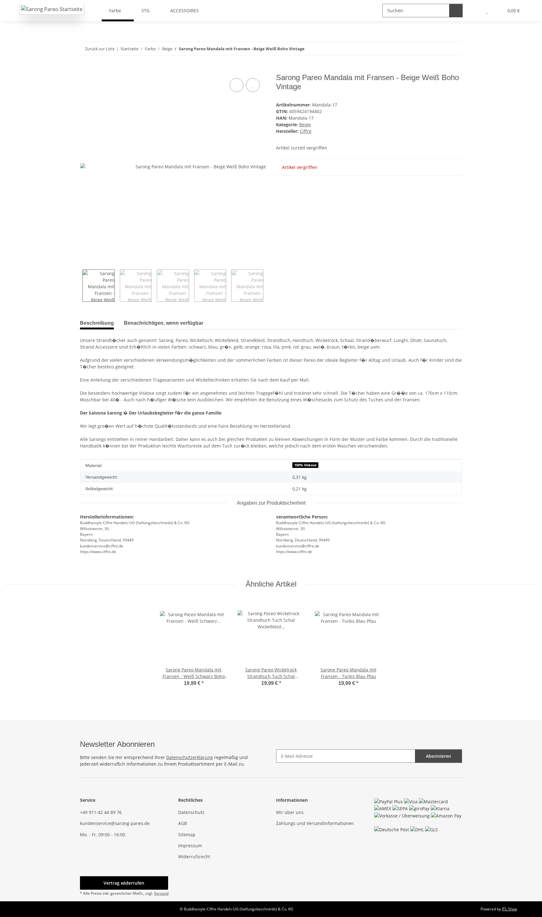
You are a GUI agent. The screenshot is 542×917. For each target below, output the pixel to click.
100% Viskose (305, 465)
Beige (305, 125)
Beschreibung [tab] (97, 323)
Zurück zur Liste (99, 49)
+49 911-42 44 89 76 (101, 812)
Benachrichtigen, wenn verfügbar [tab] (163, 323)
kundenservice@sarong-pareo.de (115, 823)
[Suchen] (456, 10)
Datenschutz (191, 812)
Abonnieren (438, 756)
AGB (182, 823)
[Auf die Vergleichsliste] (236, 85)
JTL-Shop (509, 909)
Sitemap (186, 835)
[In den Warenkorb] (85, 69)
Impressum (190, 846)
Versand (161, 893)
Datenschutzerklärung (189, 757)
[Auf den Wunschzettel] (253, 85)
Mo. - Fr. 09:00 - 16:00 (102, 835)
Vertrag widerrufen (124, 883)
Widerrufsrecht (194, 857)
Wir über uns (290, 812)
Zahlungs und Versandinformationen (315, 823)
